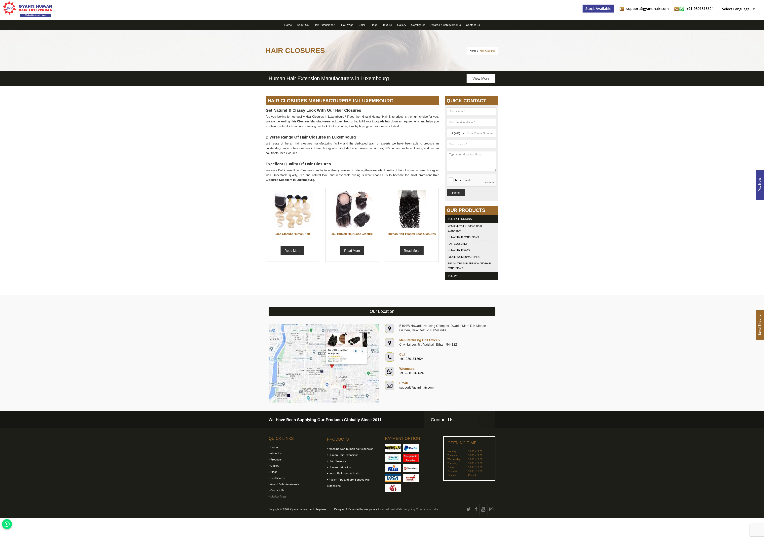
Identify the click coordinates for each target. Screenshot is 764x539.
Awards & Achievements (446, 24)
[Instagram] (491, 509)
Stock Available (598, 8)
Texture (387, 24)
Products (276, 459)
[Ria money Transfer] (393, 468)
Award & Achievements (284, 484)
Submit (456, 192)
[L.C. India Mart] (393, 488)
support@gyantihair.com (647, 8)
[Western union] (393, 448)
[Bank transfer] (393, 458)
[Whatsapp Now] (7, 524)
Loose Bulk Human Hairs (464, 257)
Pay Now (759, 184)
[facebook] (476, 509)
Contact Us (473, 24)
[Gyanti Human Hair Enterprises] (324, 363)
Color (362, 24)
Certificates (418, 24)
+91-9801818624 (699, 8)
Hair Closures (457, 243)
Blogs (373, 24)
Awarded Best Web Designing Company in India (408, 509)
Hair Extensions (324, 24)
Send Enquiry (759, 325)
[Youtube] (483, 509)
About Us (303, 24)
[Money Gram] (411, 468)
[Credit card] (393, 478)
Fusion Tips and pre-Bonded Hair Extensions (469, 266)
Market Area (278, 496)
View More (481, 78)
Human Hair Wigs (459, 250)
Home (288, 24)
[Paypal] (411, 448)
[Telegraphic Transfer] (411, 458)
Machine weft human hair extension (465, 228)
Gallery (401, 24)
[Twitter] (469, 509)
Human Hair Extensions (463, 237)
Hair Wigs (347, 24)
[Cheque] (411, 478)
